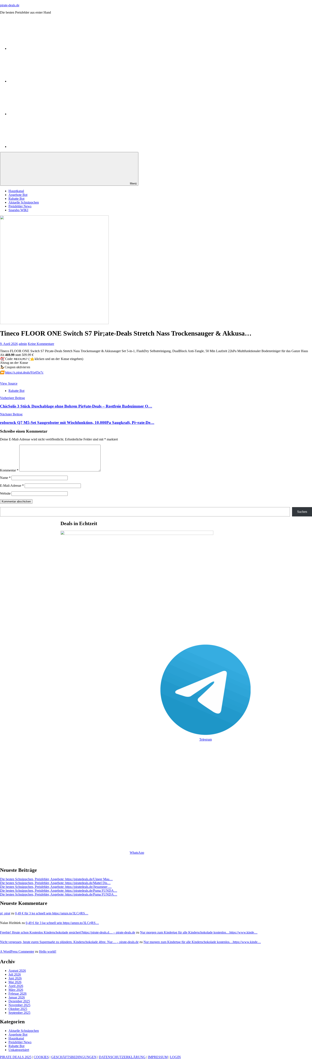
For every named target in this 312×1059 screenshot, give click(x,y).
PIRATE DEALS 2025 (15, 1057)
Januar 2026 (16, 997)
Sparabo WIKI (18, 210)
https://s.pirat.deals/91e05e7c (24, 372)
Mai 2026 (14, 982)
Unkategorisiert (18, 1050)
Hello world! (47, 951)
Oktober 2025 (17, 1009)
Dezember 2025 (19, 1001)
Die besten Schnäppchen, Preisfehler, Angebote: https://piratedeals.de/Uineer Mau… (56, 879)
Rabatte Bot (16, 198)
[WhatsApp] (40, 48)
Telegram (205, 739)
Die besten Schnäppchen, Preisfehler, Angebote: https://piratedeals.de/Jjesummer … (56, 887)
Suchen (302, 511)
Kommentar (9, 470)
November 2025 (19, 1005)
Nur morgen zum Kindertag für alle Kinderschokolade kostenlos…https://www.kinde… (198, 932)
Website (5, 493)
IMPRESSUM (158, 1057)
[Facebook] (40, 146)
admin (23, 344)
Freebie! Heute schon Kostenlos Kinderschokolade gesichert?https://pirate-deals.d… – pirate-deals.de (67, 932)
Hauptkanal (16, 191)
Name (5, 478)
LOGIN (175, 1057)
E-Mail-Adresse (12, 485)
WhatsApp (137, 852)
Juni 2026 (15, 978)
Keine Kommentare (41, 344)
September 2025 (19, 1012)
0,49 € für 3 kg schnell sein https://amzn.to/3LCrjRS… (51, 913)
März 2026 (15, 989)
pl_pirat (5, 913)
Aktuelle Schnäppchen (23, 202)
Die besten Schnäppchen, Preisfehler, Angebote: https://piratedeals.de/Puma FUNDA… (58, 890)
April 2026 (15, 986)
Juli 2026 (14, 974)
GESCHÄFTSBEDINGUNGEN (74, 1057)
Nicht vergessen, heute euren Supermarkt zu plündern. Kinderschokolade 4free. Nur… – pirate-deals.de (69, 942)
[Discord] (40, 114)
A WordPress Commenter (17, 951)
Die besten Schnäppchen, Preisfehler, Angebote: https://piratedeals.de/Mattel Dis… (55, 883)
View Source (8, 383)
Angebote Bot (17, 195)
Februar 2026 (17, 993)
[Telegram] (40, 81)
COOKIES (41, 1057)
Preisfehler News (19, 206)
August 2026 (17, 970)
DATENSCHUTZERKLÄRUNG (122, 1057)
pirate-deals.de (9, 5)
